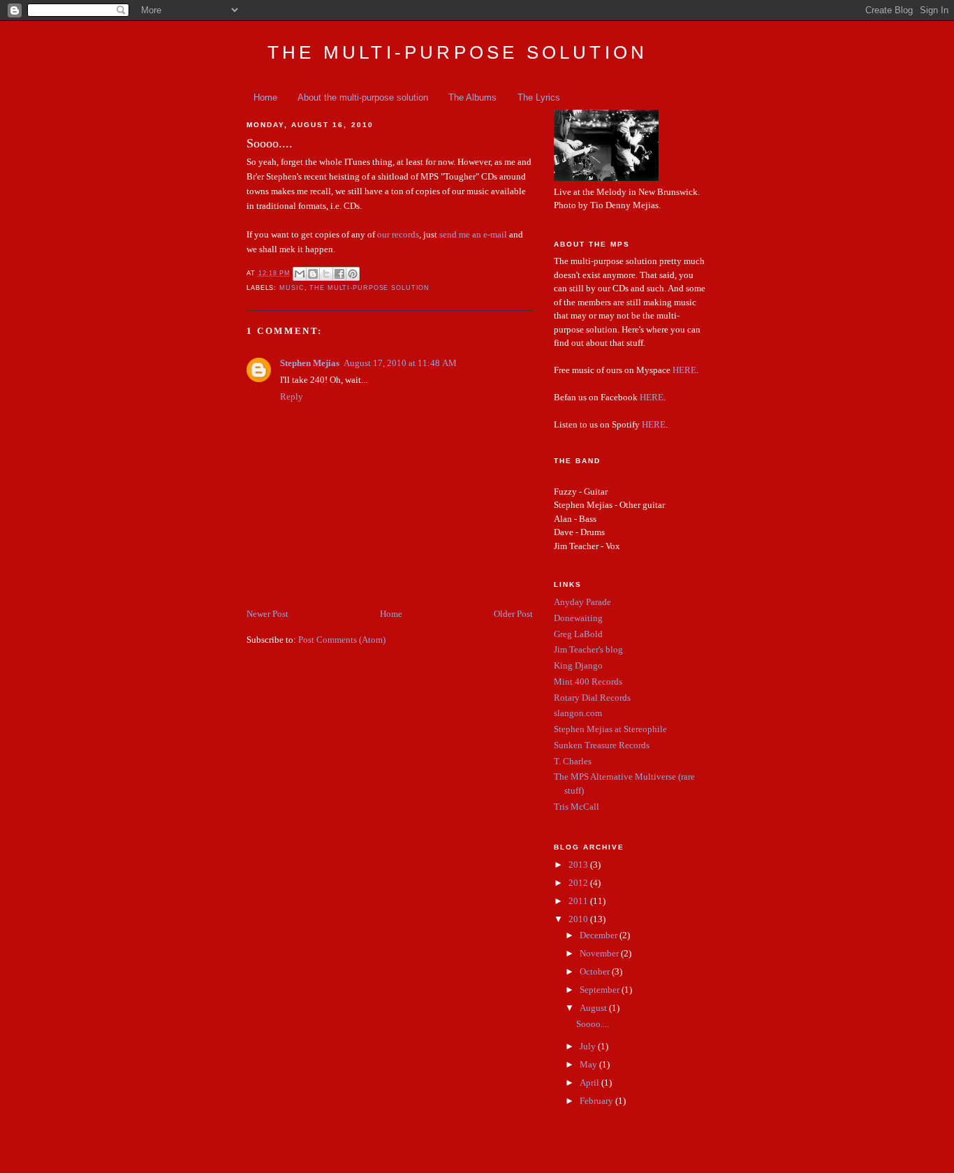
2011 (579, 901)
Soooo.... (592, 1024)
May (589, 1064)
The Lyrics (539, 97)
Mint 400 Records (588, 681)
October (596, 971)
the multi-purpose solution (369, 287)
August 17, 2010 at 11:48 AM (400, 363)
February (597, 1100)
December (599, 935)
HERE (684, 370)
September (601, 989)
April (590, 1082)
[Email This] (300, 274)
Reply (291, 396)
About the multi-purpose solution (363, 97)
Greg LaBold (578, 634)
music (291, 287)
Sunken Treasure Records (602, 745)
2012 (579, 882)
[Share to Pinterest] (353, 274)
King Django (578, 665)
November (600, 953)
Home (265, 97)
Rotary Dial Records (592, 697)
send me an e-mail (473, 234)
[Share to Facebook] (339, 274)
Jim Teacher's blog (588, 649)
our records (398, 234)
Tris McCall (576, 806)
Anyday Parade (582, 602)
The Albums (472, 97)
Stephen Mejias (309, 363)
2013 (579, 864)
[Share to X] (326, 274)
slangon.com (578, 713)
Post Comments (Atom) (342, 639)
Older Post (513, 614)
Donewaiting (578, 618)
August (594, 1008)
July (589, 1046)
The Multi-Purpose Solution (457, 52)
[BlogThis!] (313, 274)
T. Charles (573, 761)
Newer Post (267, 614)
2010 (579, 919)
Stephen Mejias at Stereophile (610, 729)
